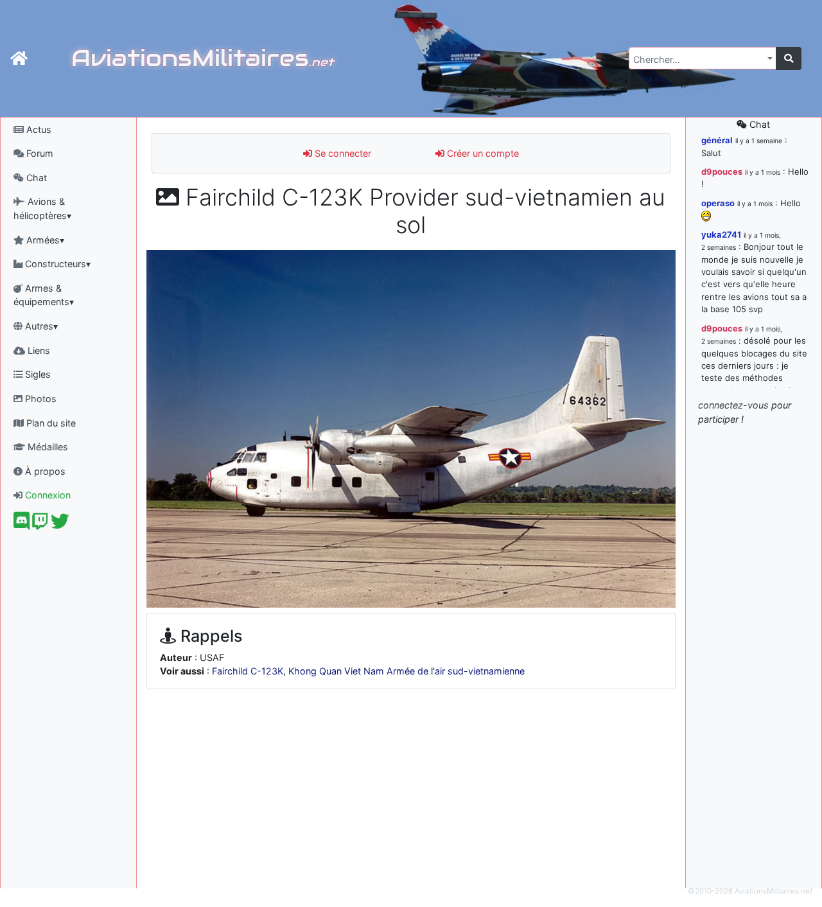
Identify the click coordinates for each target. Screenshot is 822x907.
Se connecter (341, 153)
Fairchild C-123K (247, 670)
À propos (44, 471)
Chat (35, 177)
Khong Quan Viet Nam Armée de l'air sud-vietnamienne (406, 670)
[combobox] (702, 58)
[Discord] (21, 524)
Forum (38, 153)
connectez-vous (733, 405)
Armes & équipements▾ (43, 295)
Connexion (46, 494)
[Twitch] (40, 524)
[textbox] (698, 59)
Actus (37, 129)
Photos (39, 398)
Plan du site (50, 423)
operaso (718, 203)
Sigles (36, 374)
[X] (60, 524)
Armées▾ (44, 239)
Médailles (46, 446)
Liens (37, 350)
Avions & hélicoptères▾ (42, 208)
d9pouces (721, 171)
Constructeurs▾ (56, 263)
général (717, 140)
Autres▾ (40, 326)
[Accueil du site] (19, 58)
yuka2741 (721, 234)
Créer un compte (481, 153)
